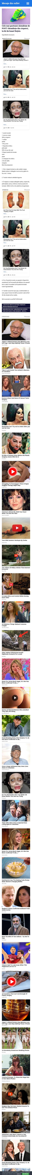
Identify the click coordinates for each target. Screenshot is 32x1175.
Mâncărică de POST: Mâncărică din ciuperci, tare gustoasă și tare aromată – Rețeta (15, 310)
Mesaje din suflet (10, 3)
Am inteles (25, 1173)
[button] (16, 16)
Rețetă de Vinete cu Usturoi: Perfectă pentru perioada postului (14, 305)
